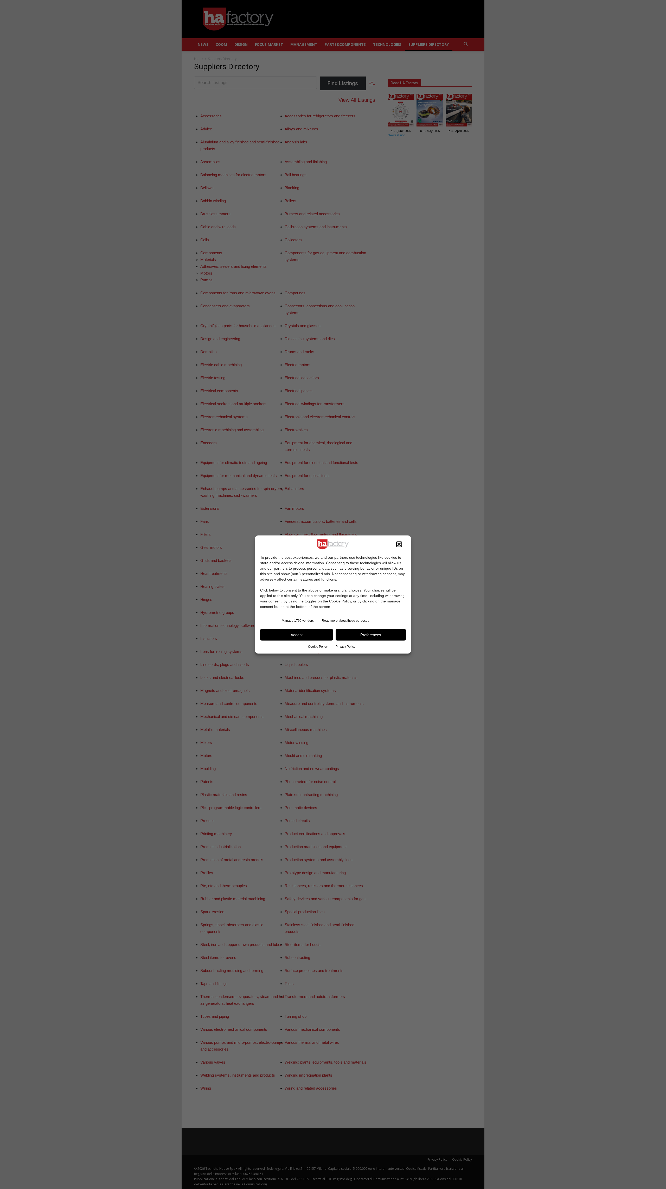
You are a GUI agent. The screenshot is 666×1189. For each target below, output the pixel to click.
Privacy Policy (345, 646)
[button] (399, 544)
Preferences (370, 634)
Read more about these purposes (345, 620)
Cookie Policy (318, 646)
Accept (297, 634)
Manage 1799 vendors (298, 620)
